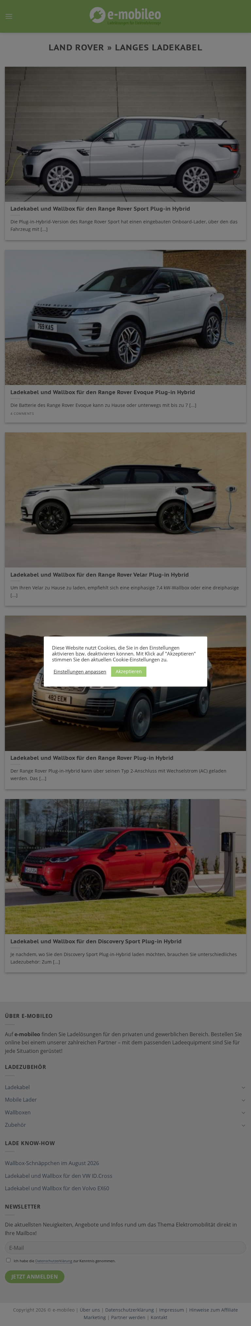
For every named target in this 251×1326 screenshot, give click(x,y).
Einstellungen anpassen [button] (80, 671)
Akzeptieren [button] (129, 671)
